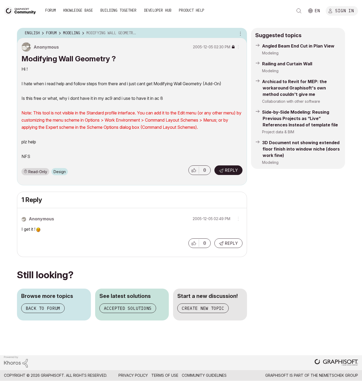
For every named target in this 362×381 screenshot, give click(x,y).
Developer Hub (157, 10)
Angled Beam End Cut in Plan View (298, 46)
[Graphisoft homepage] (336, 363)
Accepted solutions (128, 308)
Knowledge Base (78, 10)
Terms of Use (164, 375)
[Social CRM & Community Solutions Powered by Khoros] (16, 361)
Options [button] (239, 33)
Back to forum (43, 308)
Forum (50, 10)
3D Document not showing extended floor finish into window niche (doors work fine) (301, 149)
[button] (194, 170)
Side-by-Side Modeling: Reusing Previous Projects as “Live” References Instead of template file (300, 118)
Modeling (270, 53)
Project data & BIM (278, 132)
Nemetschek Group (338, 375)
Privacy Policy (133, 375)
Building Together (118, 10)
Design (60, 171)
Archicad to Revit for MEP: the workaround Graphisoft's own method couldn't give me (294, 88)
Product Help (191, 10)
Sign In (344, 10)
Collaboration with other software (291, 101)
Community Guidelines (204, 375)
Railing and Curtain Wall (287, 63)
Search (299, 11)
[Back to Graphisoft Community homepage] (21, 10)
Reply (231, 170)
